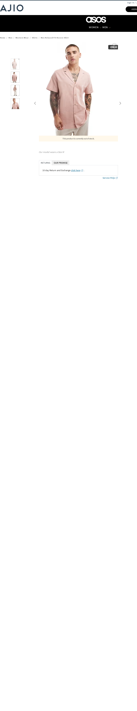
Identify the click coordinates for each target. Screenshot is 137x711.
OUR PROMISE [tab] (60, 162)
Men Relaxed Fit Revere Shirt (55, 38)
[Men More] (110, 27)
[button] (114, 45)
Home (2, 38)
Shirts (35, 38)
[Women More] (100, 27)
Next (119, 102)
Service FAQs (109, 177)
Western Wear (22, 38)
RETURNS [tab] (45, 162)
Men (10, 38)
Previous (34, 102)
